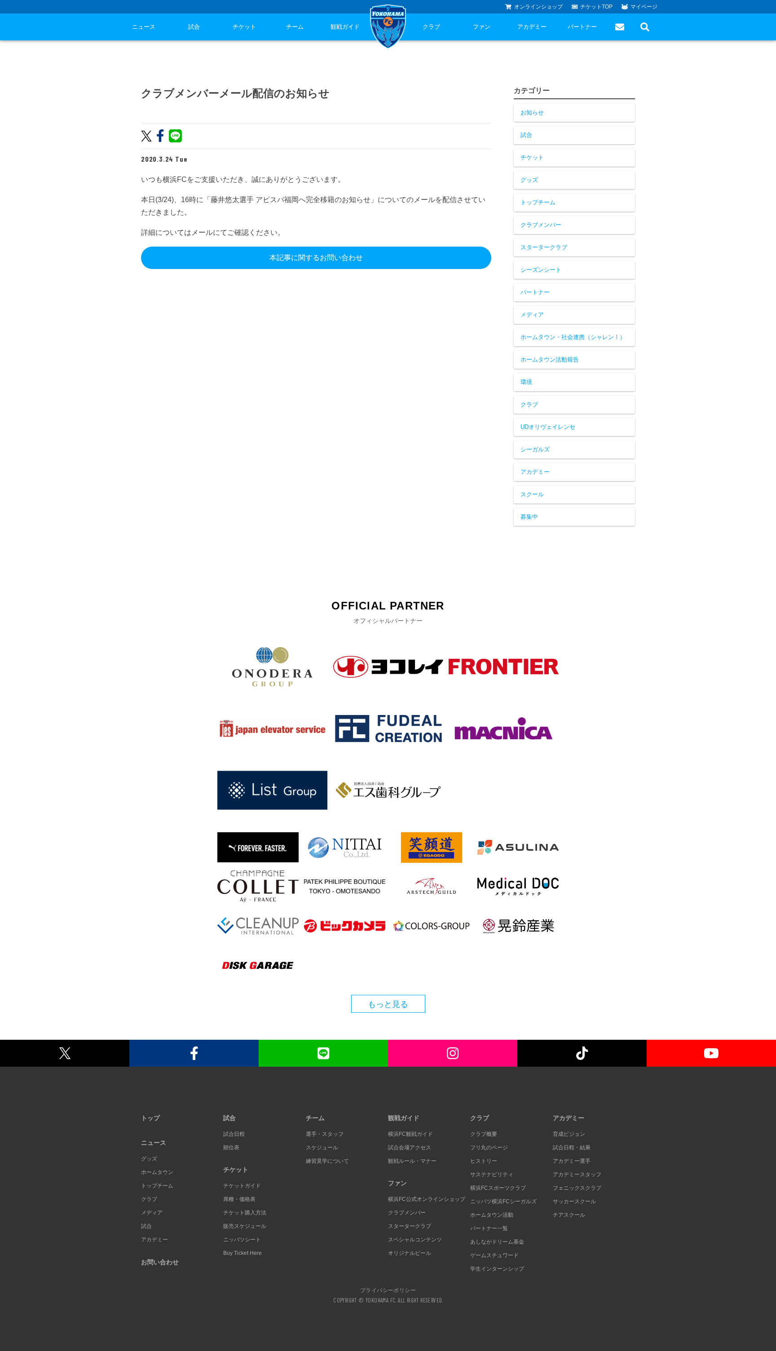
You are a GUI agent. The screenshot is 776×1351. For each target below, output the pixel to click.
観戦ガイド (345, 26)
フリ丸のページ (489, 1147)
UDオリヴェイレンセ (547, 427)
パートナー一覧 (489, 1228)
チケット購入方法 (244, 1213)
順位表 (231, 1147)
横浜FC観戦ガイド (410, 1134)
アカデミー (532, 26)
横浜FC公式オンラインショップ (426, 1199)
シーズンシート (540, 269)
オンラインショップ (538, 7)
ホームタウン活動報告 (549, 359)
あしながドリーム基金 (497, 1242)
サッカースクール (574, 1201)
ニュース (143, 26)
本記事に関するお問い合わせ (316, 257)
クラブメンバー (540, 224)
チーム (295, 26)
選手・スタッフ (325, 1134)
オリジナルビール (409, 1253)
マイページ (643, 7)
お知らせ (532, 112)
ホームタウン (157, 1172)
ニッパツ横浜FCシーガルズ (503, 1201)
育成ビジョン (569, 1134)
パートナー (582, 26)
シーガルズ (535, 449)
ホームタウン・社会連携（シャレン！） (573, 337)
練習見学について (327, 1161)
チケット (244, 26)
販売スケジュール (244, 1226)
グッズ (529, 180)
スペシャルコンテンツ (415, 1239)
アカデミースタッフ (577, 1174)
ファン (481, 26)
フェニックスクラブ (577, 1188)
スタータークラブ (543, 247)
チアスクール (569, 1215)
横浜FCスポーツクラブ (498, 1188)
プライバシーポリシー (388, 1290)
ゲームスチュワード (494, 1255)
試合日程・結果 (572, 1147)
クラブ (431, 26)
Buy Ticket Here (242, 1253)
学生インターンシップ (497, 1269)
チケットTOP (596, 7)
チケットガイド (242, 1186)
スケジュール (322, 1147)
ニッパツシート (242, 1239)
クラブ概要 (483, 1134)
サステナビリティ (491, 1174)
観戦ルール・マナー (412, 1161)
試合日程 (234, 1134)
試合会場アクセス (409, 1147)
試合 (194, 26)
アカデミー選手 (572, 1161)
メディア (532, 314)
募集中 (529, 516)
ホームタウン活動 (491, 1215)
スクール (532, 494)
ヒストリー (483, 1161)
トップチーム (538, 202)
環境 (526, 382)
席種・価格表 (239, 1199)
